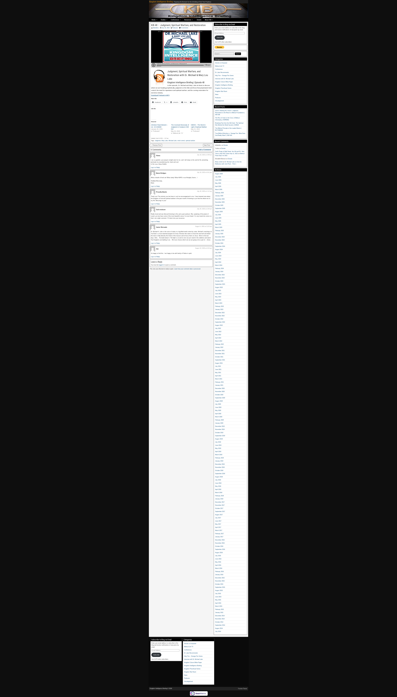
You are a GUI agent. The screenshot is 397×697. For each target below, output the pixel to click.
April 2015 (218, 603)
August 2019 (219, 439)
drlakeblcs (156, 28)
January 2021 (219, 385)
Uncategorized (219, 101)
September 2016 (220, 549)
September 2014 (220, 625)
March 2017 (218, 530)
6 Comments (184, 28)
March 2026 (218, 189)
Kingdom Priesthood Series (223, 88)
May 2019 (218, 448)
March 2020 (218, 417)
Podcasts (175, 28)
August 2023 (219, 287)
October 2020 (219, 394)
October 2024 (219, 243)
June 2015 (218, 597)
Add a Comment (204, 150)
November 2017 (220, 505)
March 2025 (218, 227)
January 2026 (219, 196)
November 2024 (220, 240)
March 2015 (218, 606)
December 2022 (220, 312)
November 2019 (220, 429)
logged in (161, 265)
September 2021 (220, 360)
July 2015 (218, 593)
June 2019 (218, 445)
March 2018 (218, 492)
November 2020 (220, 391)
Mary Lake (164, 140)
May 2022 (218, 334)
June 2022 (218, 331)
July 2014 (218, 631)
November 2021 (220, 353)
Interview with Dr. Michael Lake (224, 78)
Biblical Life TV (219, 66)
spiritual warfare (190, 140)
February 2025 (219, 230)
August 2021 (219, 363)
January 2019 (219, 461)
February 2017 (219, 533)
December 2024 (220, 237)
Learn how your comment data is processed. (187, 269)
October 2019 (219, 432)
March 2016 (218, 568)
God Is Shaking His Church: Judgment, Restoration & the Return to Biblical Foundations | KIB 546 (230, 112)
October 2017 (219, 508)
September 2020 (220, 398)
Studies (163, 20)
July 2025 (218, 214)
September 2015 (220, 587)
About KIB (208, 20)
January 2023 (219, 309)
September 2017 (220, 511)
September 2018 (220, 473)
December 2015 (220, 578)
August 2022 (219, 325)
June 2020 (218, 407)
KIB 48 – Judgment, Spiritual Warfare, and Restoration (178, 25)
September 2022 (220, 322)
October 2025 (219, 205)
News (216, 94)
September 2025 (220, 208)
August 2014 (219, 628)
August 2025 (219, 211)
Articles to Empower (221, 63)
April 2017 (218, 527)
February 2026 (219, 192)
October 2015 (219, 584)
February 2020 (219, 420)
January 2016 (219, 574)
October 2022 (219, 319)
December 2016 (220, 540)
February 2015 (219, 609)
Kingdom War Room (221, 91)
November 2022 (220, 316)
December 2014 (220, 615)
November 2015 (220, 581)
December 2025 (220, 199)
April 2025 (218, 224)
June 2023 (218, 293)
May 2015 (218, 600)
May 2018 (218, 486)
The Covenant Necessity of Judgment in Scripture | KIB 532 (180, 127)
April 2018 (218, 489)
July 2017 (218, 518)
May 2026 (218, 183)
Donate (199, 20)
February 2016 (219, 571)
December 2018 (220, 464)
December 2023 (220, 275)
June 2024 (218, 256)
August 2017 (219, 514)
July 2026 (218, 177)
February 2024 (219, 268)
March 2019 (218, 454)
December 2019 (220, 426)
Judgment (158, 140)
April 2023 (218, 300)
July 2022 (218, 328)
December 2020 (220, 388)
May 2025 (218, 221)
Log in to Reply (155, 167)
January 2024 (219, 271)
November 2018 (220, 467)
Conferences (175, 20)
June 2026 (218, 180)
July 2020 (218, 404)
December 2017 (220, 502)
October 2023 (219, 281)
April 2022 (218, 338)
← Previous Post (156, 145)
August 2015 (219, 590)
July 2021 (218, 366)
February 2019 (219, 458)
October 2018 (219, 470)
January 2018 (219, 499)
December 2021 (220, 350)
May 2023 (218, 297)
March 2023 (218, 303)
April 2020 (218, 413)
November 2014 (220, 619)
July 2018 (218, 480)
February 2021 (219, 382)
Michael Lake (173, 140)
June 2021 (218, 369)
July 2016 (218, 555)
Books (154, 20)
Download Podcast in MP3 (160, 95)
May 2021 (218, 372)
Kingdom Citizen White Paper (224, 82)
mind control (181, 140)
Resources (187, 20)
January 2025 (219, 233)
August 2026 (219, 174)
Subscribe (220, 37)
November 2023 (220, 278)
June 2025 (218, 218)
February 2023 (219, 306)
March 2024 (218, 265)
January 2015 (219, 612)
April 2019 (218, 451)
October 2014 (219, 622)
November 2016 (220, 543)
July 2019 (218, 442)
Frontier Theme (242, 689)
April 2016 (218, 565)
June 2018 (218, 483)
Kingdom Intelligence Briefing (161, 1)
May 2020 (218, 410)
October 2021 (219, 357)
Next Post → (208, 145)
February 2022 (219, 344)
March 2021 (218, 379)
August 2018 (219, 477)
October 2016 (219, 546)
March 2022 (218, 341)
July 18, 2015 (165, 28)
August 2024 (219, 249)
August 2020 (219, 401)
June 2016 (218, 559)
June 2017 (218, 521)
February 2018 (219, 496)
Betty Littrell (218, 162)
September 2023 (220, 284)
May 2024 (218, 259)
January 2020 (219, 423)
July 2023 (218, 290)
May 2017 (218, 524)
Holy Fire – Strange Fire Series (224, 75)
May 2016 (218, 562)
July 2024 (218, 252)
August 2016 (219, 552)
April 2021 (218, 376)
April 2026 (218, 186)
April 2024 (218, 262)
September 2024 (220, 246)
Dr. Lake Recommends (222, 72)
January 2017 (219, 536)
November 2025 (220, 202)
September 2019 (220, 435)
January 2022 (219, 347)
